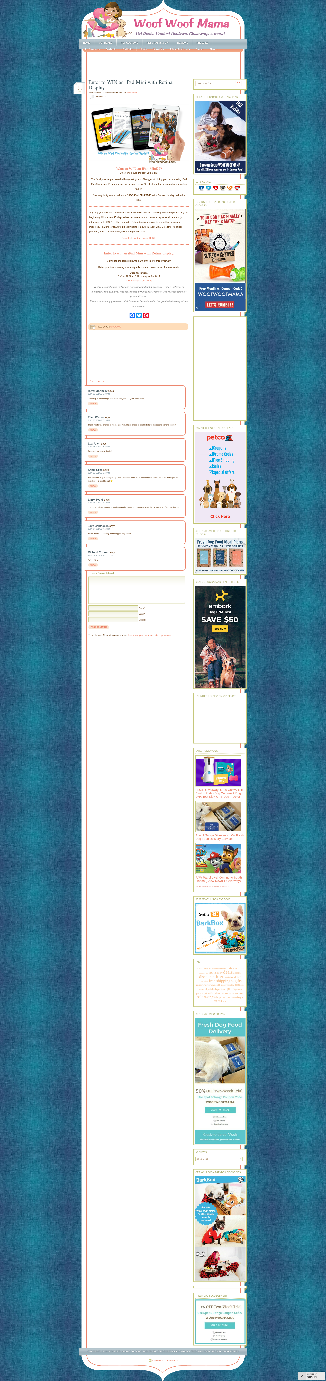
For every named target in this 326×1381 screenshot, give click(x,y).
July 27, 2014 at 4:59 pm (99, 529)
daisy (220, 972)
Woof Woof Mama (163, 19)
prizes (217, 993)
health (217, 985)
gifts (238, 981)
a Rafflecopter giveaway (139, 280)
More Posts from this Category (212, 886)
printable (208, 993)
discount (237, 973)
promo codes (229, 993)
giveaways (210, 985)
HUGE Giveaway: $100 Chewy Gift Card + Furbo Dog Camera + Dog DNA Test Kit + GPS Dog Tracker (219, 793)
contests (241, 969)
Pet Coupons (129, 42)
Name (141, 608)
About (212, 49)
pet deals (212, 989)
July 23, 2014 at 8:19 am (99, 420)
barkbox (217, 969)
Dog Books (111, 49)
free (238, 977)
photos (199, 993)
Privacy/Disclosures (180, 49)
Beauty (143, 49)
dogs (219, 976)
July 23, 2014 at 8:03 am (99, 394)
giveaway (200, 985)
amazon (201, 968)
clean (235, 969)
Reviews (182, 42)
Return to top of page (165, 1360)
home (237, 985)
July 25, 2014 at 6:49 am (99, 473)
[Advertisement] (166, 62)
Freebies (202, 42)
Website (142, 620)
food (233, 977)
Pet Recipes (128, 49)
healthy (224, 985)
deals (228, 972)
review (241, 994)
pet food (221, 989)
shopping (220, 997)
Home (86, 42)
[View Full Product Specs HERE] (139, 238)
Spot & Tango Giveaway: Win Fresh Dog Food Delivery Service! (219, 837)
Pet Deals (105, 42)
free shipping (219, 980)
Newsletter (158, 49)
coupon (202, 973)
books (223, 969)
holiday (230, 985)
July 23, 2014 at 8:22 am (99, 447)
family (227, 977)
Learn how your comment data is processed (149, 635)
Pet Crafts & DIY (158, 42)
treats (218, 1001)
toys (240, 997)
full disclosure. (132, 92)
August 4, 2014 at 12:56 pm (100, 555)
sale (200, 997)
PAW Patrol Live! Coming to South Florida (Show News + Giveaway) (218, 879)
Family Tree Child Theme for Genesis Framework (211, 1351)
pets (231, 988)
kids (242, 985)
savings (209, 997)
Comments (98, 97)
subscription (232, 997)
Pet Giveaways (92, 49)
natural (202, 989)
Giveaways (115, 327)
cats (230, 968)
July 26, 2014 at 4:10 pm (99, 503)
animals (210, 968)
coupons (210, 972)
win (224, 1001)
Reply (93, 404)
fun (232, 981)
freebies (203, 981)
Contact (200, 49)
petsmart (238, 989)
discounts (206, 977)
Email (141, 614)
